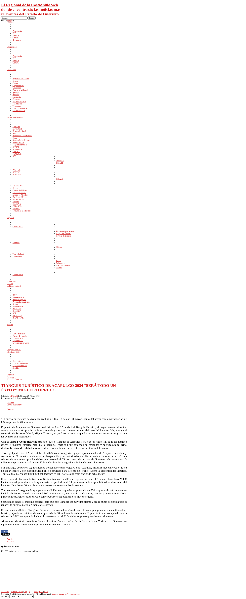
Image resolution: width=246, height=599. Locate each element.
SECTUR (14, 396)
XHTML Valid (17, 592)
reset (36, 592)
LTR (46, 592)
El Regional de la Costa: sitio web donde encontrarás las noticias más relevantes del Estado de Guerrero (31, 9)
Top (25, 592)
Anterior (10, 539)
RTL (41, 592)
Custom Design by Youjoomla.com (66, 594)
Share (5, 531)
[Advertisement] (22, 572)
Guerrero (10, 409)
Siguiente (10, 541)
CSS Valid (5, 592)
